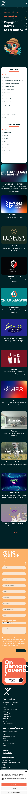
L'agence (6, 750)
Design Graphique (9, 90)
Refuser (14, 788)
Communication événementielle (13, 80)
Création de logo (9, 87)
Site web (6, 108)
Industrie (6, 148)
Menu (26, 3)
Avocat (6, 139)
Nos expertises (9, 699)
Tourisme (6, 157)
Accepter (14, 784)
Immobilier (7, 145)
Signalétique (7, 105)
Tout (5, 74)
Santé (5, 154)
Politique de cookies (13, 796)
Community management (11, 84)
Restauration (7, 151)
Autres (6, 136)
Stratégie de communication (12, 111)
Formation (7, 93)
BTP (5, 142)
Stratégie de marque (10, 114)
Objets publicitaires (9, 102)
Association (7, 132)
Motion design (8, 99)
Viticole (6, 160)
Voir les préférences (14, 792)
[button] (26, 771)
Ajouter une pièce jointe (9, 621)
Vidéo (5, 117)
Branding (6, 77)
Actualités (7, 753)
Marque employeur (9, 96)
